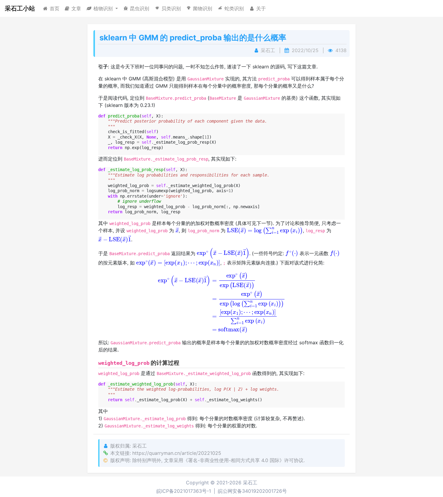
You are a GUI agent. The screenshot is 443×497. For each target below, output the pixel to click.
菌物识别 (202, 8)
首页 (54, 8)
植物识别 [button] (103, 8)
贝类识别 (171, 8)
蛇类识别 (234, 8)
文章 (76, 8)
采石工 (250, 483)
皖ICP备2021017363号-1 (183, 491)
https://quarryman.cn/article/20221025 (176, 453)
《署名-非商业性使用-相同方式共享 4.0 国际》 (233, 460)
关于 (261, 8)
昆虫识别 (139, 8)
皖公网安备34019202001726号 (252, 491)
